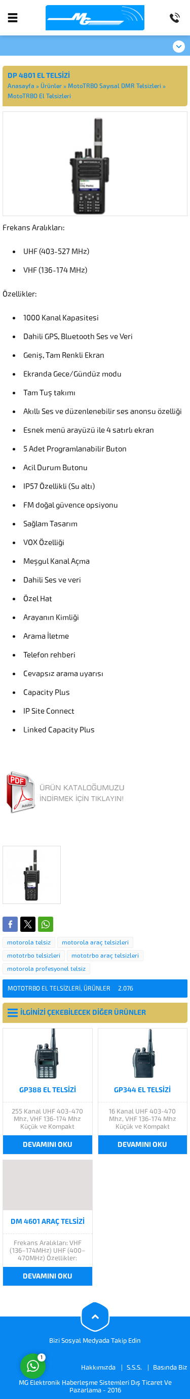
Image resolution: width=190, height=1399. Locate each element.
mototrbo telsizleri (33, 955)
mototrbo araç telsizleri (105, 955)
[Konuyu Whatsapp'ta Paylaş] (45, 924)
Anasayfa (21, 86)
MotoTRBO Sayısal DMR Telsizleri (114, 86)
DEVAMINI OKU (47, 1144)
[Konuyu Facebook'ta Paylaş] (10, 924)
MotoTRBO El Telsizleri (39, 96)
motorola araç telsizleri (95, 942)
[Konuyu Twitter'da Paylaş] (27, 924)
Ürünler (51, 86)
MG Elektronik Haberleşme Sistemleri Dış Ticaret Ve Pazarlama (95, 1386)
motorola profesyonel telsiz (46, 968)
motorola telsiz (29, 942)
